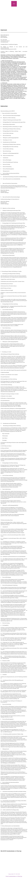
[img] (14, 3)
